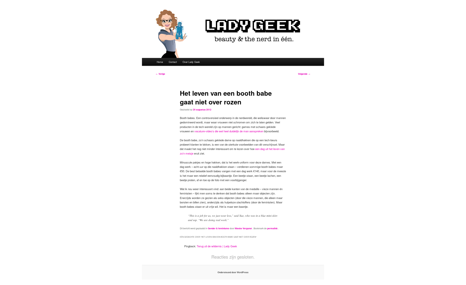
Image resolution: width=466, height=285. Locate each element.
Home (160, 62)
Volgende (304, 73)
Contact (173, 62)
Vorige (160, 73)
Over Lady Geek (191, 62)
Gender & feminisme (218, 228)
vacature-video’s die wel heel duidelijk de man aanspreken (228, 131)
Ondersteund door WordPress (233, 272)
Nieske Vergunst (243, 228)
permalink (272, 228)
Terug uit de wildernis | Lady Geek (217, 246)
